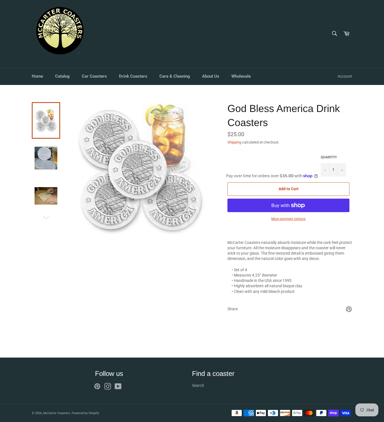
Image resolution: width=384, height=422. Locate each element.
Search (198, 385)
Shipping (234, 142)
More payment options (288, 219)
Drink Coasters (133, 76)
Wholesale (241, 76)
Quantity (329, 157)
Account (345, 76)
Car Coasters (94, 76)
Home (37, 76)
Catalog (62, 76)
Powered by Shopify (85, 413)
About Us (210, 76)
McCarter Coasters (56, 413)
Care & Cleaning (174, 76)
